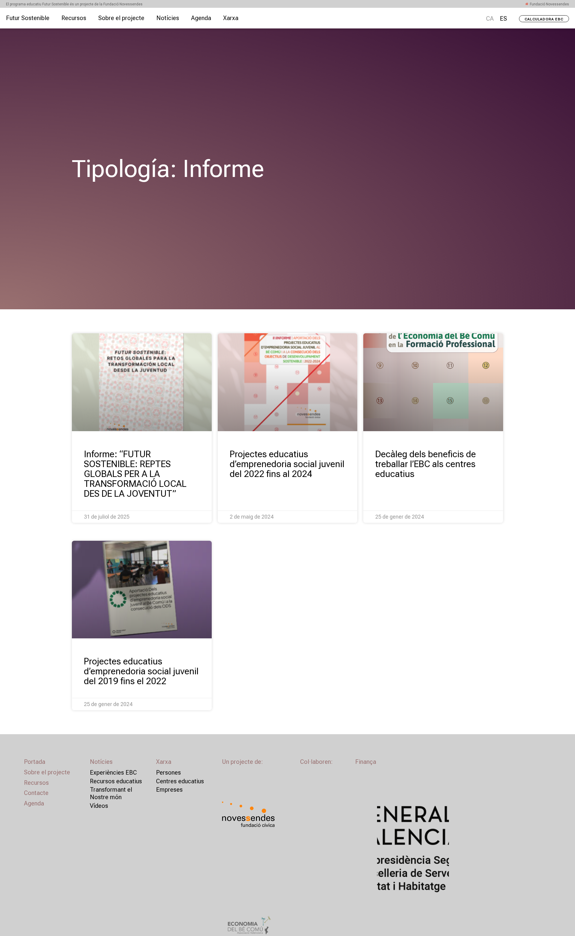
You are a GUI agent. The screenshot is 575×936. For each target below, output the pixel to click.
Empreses (169, 789)
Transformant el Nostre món (111, 793)
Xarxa (230, 18)
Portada (34, 761)
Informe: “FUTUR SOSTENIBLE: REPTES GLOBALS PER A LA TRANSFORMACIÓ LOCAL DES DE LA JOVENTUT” (135, 474)
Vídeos (99, 805)
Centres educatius (180, 781)
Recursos (73, 18)
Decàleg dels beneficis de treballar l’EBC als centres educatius (425, 464)
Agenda (201, 18)
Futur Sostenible (27, 18)
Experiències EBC (113, 772)
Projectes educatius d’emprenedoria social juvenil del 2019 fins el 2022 (141, 671)
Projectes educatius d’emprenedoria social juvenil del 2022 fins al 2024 (287, 464)
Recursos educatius (116, 781)
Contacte (36, 792)
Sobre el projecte (121, 18)
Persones (168, 772)
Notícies (167, 18)
